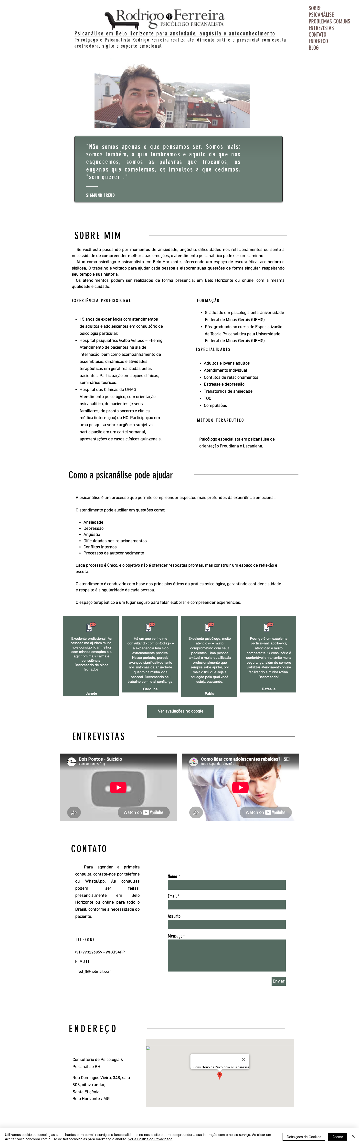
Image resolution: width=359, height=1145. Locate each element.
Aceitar (337, 1136)
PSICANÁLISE (321, 15)
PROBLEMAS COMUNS (325, 21)
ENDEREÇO (318, 41)
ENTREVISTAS (321, 28)
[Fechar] (353, 1136)
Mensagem (177, 935)
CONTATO (317, 35)
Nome (172, 876)
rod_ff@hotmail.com (94, 971)
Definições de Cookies (304, 1136)
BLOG (314, 48)
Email (172, 896)
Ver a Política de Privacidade (150, 1138)
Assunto (174, 916)
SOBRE (315, 8)
